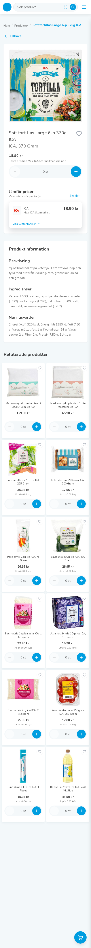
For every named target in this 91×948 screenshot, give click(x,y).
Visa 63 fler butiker (24, 224)
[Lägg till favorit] (79, 133)
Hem (7, 26)
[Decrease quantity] (15, 171)
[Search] (73, 7)
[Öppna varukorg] (80, 937)
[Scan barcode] (66, 7)
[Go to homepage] (7, 7)
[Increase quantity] (76, 171)
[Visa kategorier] (84, 7)
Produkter (21, 26)
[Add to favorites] (40, 368)
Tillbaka (15, 36)
